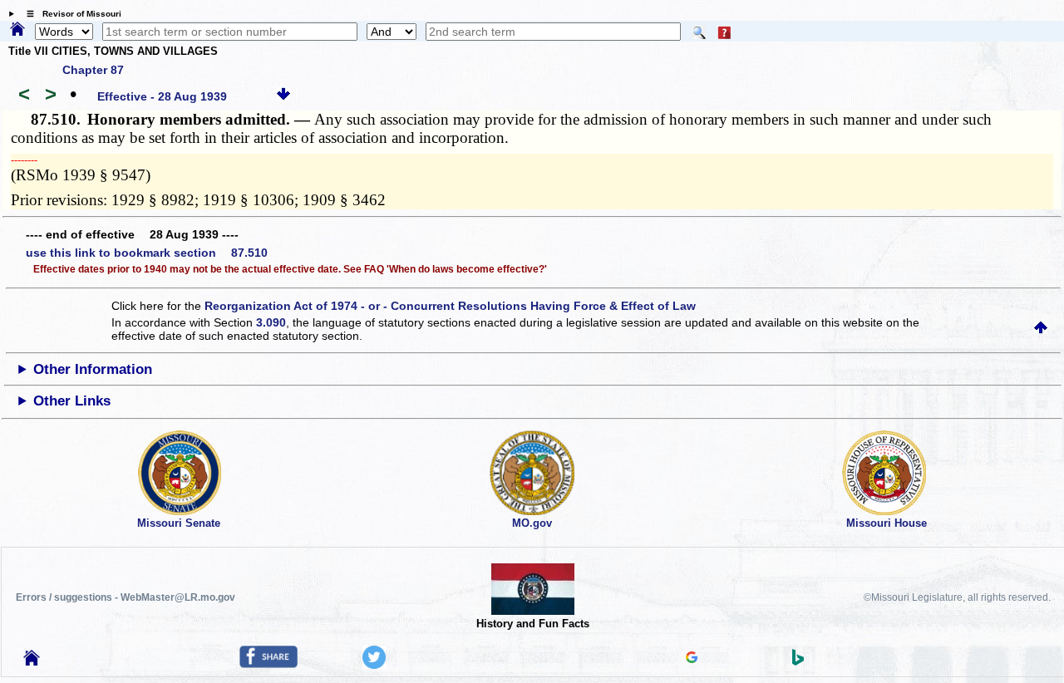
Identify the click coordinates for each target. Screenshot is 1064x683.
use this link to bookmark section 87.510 (147, 252)
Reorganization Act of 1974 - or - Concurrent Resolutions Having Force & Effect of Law (450, 305)
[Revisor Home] (31, 661)
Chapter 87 (93, 69)
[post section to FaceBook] (268, 664)
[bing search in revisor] (798, 661)
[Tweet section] (374, 664)
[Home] (17, 30)
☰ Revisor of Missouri (69, 13)
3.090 (271, 322)
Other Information (92, 369)
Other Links (72, 401)
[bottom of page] (283, 96)
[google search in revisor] (691, 659)
